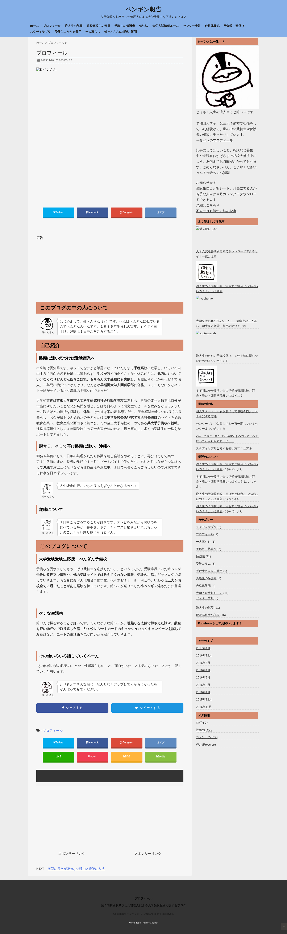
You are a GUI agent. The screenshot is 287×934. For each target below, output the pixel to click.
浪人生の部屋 (74, 25)
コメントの (206, 737)
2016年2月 (203, 684)
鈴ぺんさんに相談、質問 (120, 31)
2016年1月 (203, 692)
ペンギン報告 (143, 9)
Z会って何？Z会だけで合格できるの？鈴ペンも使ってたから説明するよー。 (227, 438)
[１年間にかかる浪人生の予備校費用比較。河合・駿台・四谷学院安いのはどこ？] (207, 376)
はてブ (161, 212)
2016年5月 (203, 662)
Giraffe (153, 922)
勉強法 (143, 25)
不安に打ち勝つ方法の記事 (216, 211)
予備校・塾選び (234, 25)
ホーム (34, 25)
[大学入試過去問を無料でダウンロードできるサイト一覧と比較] (207, 236)
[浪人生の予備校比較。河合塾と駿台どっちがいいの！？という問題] (207, 271)
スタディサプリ (40, 31)
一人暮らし (93, 31)
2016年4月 (203, 670)
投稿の (204, 730)
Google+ (127, 212)
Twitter (59, 212)
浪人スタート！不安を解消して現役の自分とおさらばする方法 (227, 414)
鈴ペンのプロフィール (216, 140)
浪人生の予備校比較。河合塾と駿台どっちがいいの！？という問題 (227, 288)
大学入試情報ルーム (165, 25)
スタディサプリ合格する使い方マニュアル (224, 448)
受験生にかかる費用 (68, 31)
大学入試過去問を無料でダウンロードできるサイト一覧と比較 (227, 254)
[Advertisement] (71, 269)
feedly (162, 756)
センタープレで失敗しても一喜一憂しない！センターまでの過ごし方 (227, 426)
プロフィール (52, 25)
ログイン (202, 722)
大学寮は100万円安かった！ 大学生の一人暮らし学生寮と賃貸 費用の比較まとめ (226, 323)
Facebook (93, 212)
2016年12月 (204, 655)
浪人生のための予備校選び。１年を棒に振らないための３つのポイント (227, 358)
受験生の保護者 (125, 25)
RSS (127, 756)
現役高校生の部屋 (98, 25)
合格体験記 (212, 25)
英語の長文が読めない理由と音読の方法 (76, 868)
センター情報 (192, 25)
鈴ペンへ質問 (219, 173)
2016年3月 (203, 677)
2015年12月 (204, 699)
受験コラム (203, 563)
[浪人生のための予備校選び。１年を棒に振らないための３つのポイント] (207, 341)
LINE (58, 756)
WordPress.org (206, 744)
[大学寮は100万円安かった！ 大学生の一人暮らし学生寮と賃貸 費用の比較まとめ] (207, 306)
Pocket (92, 756)
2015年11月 (204, 706)
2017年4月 (203, 648)
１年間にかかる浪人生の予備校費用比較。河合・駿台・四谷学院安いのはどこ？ (225, 393)
